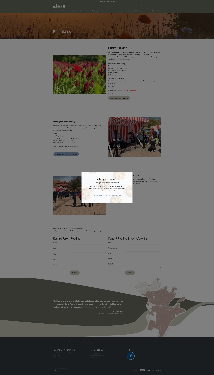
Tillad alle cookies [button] (97, 195)
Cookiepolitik (112, 191)
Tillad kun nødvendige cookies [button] (113, 195)
